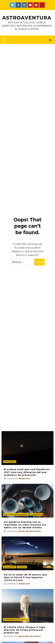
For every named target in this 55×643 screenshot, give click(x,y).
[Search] (50, 40)
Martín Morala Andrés (29, 531)
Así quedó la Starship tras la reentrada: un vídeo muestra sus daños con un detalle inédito (25, 525)
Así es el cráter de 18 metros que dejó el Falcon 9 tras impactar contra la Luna (25, 577)
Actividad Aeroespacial (16, 514)
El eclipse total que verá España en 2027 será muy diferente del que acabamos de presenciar (27, 472)
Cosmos (22, 567)
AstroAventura (26, 18)
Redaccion (24, 478)
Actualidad (9, 461)
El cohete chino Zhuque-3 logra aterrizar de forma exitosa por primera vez (24, 630)
